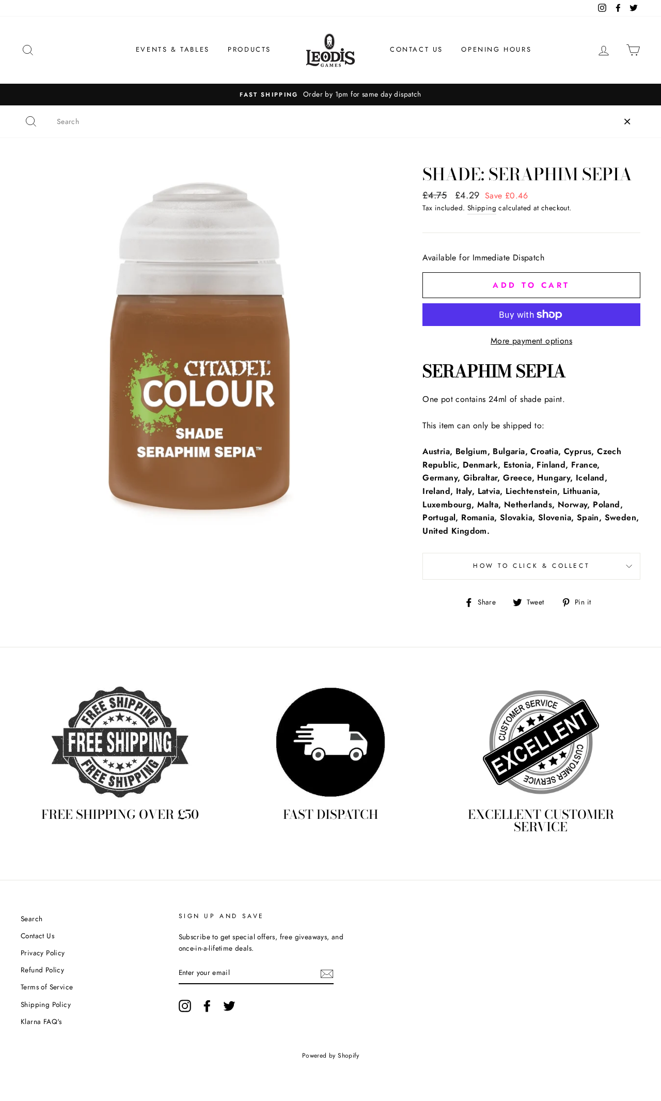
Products (249, 49)
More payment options (531, 341)
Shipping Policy (46, 1004)
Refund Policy (42, 970)
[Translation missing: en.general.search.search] (31, 121)
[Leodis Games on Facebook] (207, 1006)
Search (31, 918)
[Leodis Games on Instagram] (185, 1006)
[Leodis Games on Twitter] (229, 1006)
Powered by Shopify (330, 1055)
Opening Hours (496, 49)
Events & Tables (173, 49)
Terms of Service (47, 987)
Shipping (481, 208)
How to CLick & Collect (531, 565)
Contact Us (416, 49)
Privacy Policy (43, 953)
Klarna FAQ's (41, 1021)
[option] (330, 94)
